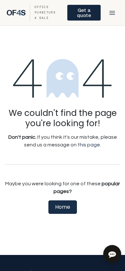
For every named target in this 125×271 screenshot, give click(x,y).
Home (62, 207)
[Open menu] (112, 12)
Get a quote (84, 12)
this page (89, 144)
